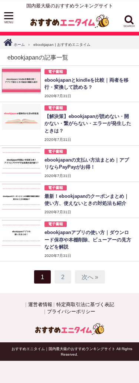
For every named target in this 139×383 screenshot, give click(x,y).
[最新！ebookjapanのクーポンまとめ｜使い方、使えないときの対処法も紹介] (21, 197)
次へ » (90, 277)
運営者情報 (40, 304)
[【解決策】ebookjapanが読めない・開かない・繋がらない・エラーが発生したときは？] (21, 117)
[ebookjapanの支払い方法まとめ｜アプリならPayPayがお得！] (21, 160)
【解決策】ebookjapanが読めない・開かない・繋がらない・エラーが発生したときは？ (87, 123)
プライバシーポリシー (71, 311)
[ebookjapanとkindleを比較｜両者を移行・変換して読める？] (21, 81)
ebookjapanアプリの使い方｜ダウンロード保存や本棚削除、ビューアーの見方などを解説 (87, 239)
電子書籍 (55, 71)
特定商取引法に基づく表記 (85, 304)
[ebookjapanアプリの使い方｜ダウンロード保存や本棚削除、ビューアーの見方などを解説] (21, 233)
